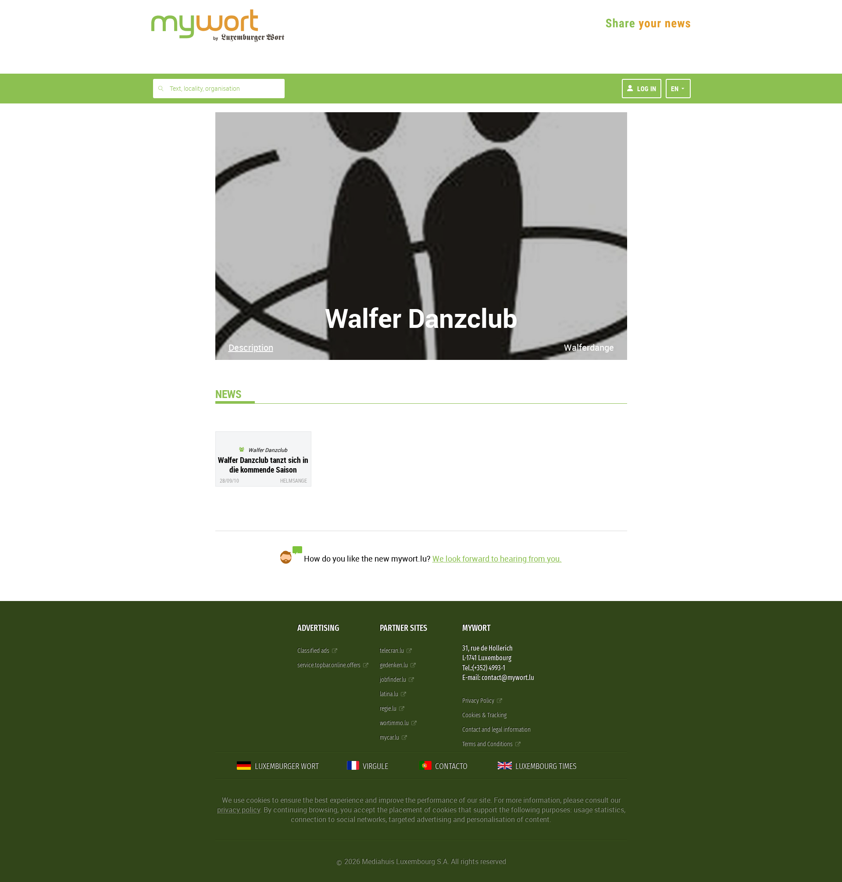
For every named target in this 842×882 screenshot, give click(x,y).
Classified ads (314, 650)
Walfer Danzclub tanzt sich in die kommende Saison (263, 465)
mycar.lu (390, 737)
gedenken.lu (394, 665)
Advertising (318, 628)
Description (250, 347)
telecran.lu (392, 650)
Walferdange (589, 347)
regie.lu (389, 708)
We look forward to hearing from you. (497, 558)
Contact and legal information (496, 729)
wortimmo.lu (395, 723)
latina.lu (390, 694)
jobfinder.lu (393, 679)
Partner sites (403, 628)
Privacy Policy (479, 700)
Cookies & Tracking (484, 715)
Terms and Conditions (488, 744)
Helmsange (293, 480)
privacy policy (238, 809)
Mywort (476, 628)
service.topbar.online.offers (329, 665)
